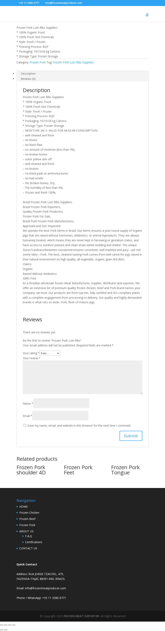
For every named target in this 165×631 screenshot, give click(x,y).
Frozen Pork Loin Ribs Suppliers (73, 62)
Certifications (33, 542)
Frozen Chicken (29, 512)
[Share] (9, 625)
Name (28, 403)
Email (27, 416)
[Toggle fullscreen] (5, 625)
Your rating (31, 353)
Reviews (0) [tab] (28, 79)
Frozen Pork (38, 62)
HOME (23, 506)
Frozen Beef (27, 519)
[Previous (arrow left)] (1, 629)
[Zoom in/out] (1, 625)
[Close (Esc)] (13, 625)
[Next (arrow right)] (5, 629)
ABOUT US (26, 531)
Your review (31, 358)
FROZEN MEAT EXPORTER (81, 616)
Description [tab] (28, 73)
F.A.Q (28, 536)
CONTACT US (28, 548)
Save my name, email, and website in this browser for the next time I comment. (79, 425)
